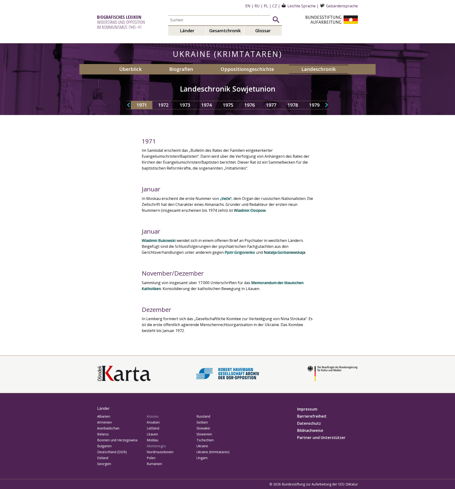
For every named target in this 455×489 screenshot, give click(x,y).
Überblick (130, 69)
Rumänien (154, 463)
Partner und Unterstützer (321, 437)
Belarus (103, 434)
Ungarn (202, 458)
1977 (271, 105)
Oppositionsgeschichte (247, 69)
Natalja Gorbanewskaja (284, 252)
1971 (141, 105)
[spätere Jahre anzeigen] (326, 105)
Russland (203, 416)
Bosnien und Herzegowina (117, 440)
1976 (249, 105)
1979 (314, 105)
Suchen (276, 19)
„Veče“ (226, 198)
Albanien (103, 416)
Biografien (181, 69)
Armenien (104, 422)
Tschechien (205, 440)
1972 (163, 105)
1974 (206, 105)
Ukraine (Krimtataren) (212, 452)
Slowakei (203, 428)
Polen (151, 458)
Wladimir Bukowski (159, 240)
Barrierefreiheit (312, 416)
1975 (228, 105)
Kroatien (153, 422)
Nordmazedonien (160, 452)
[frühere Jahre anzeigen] (128, 105)
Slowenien (204, 434)
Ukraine (202, 446)
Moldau (152, 440)
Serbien (202, 422)
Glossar (263, 30)
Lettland (153, 428)
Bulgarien (104, 446)
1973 (185, 105)
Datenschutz (309, 423)
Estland (102, 458)
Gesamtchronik (225, 30)
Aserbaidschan (108, 428)
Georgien (104, 463)
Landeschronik (318, 69)
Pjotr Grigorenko (240, 252)
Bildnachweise (310, 430)
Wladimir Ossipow (250, 210)
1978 (292, 105)
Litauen (152, 434)
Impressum (307, 409)
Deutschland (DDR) (112, 452)
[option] (141, 105)
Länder (187, 30)
